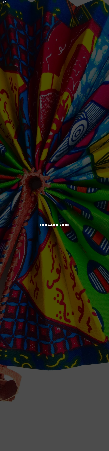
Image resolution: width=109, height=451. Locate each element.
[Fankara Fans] (4, 2)
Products (46, 2)
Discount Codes (62, 2)
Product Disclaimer (53, 2)
